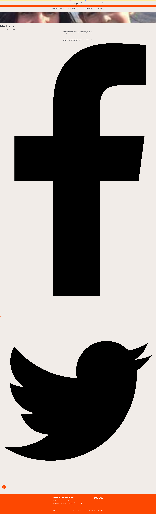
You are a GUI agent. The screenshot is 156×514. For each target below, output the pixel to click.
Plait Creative (101, 510)
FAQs (81, 6)
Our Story (75, 6)
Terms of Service (89, 510)
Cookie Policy (79, 510)
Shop (69, 6)
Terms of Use (84, 510)
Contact (93, 6)
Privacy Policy (74, 510)
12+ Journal (63, 6)
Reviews (87, 6)
